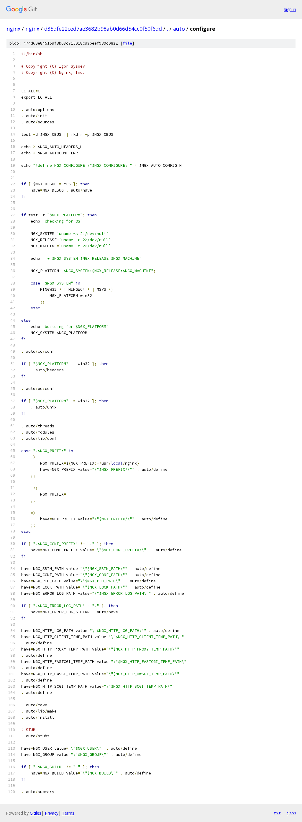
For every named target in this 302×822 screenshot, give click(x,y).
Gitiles (35, 813)
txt (277, 813)
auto (179, 28)
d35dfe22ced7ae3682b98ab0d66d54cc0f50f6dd (103, 28)
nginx (13, 28)
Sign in (290, 9)
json (291, 813)
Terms (68, 813)
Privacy (51, 813)
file (127, 43)
